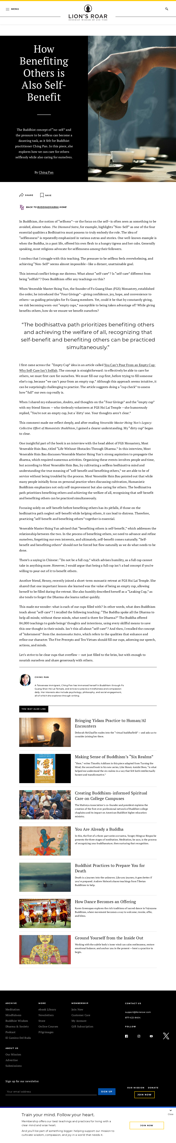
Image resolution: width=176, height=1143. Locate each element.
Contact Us (133, 1003)
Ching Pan (46, 172)
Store (41, 1021)
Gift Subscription (82, 1026)
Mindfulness (13, 1015)
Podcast (10, 1032)
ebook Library (47, 1009)
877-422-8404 (132, 1017)
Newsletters (46, 1015)
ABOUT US (12, 1048)
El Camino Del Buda (18, 1038)
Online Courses (48, 1026)
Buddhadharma (48, 207)
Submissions (14, 1066)
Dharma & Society (17, 1026)
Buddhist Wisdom (17, 1021)
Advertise (12, 1060)
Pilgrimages (46, 1032)
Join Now (77, 1009)
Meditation (13, 1009)
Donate (153, 1088)
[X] (166, 1036)
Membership (80, 1003)
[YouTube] (154, 1036)
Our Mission (13, 1054)
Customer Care (81, 1015)
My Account (79, 1021)
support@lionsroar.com (138, 1012)
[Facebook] (129, 1036)
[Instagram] (142, 1036)
